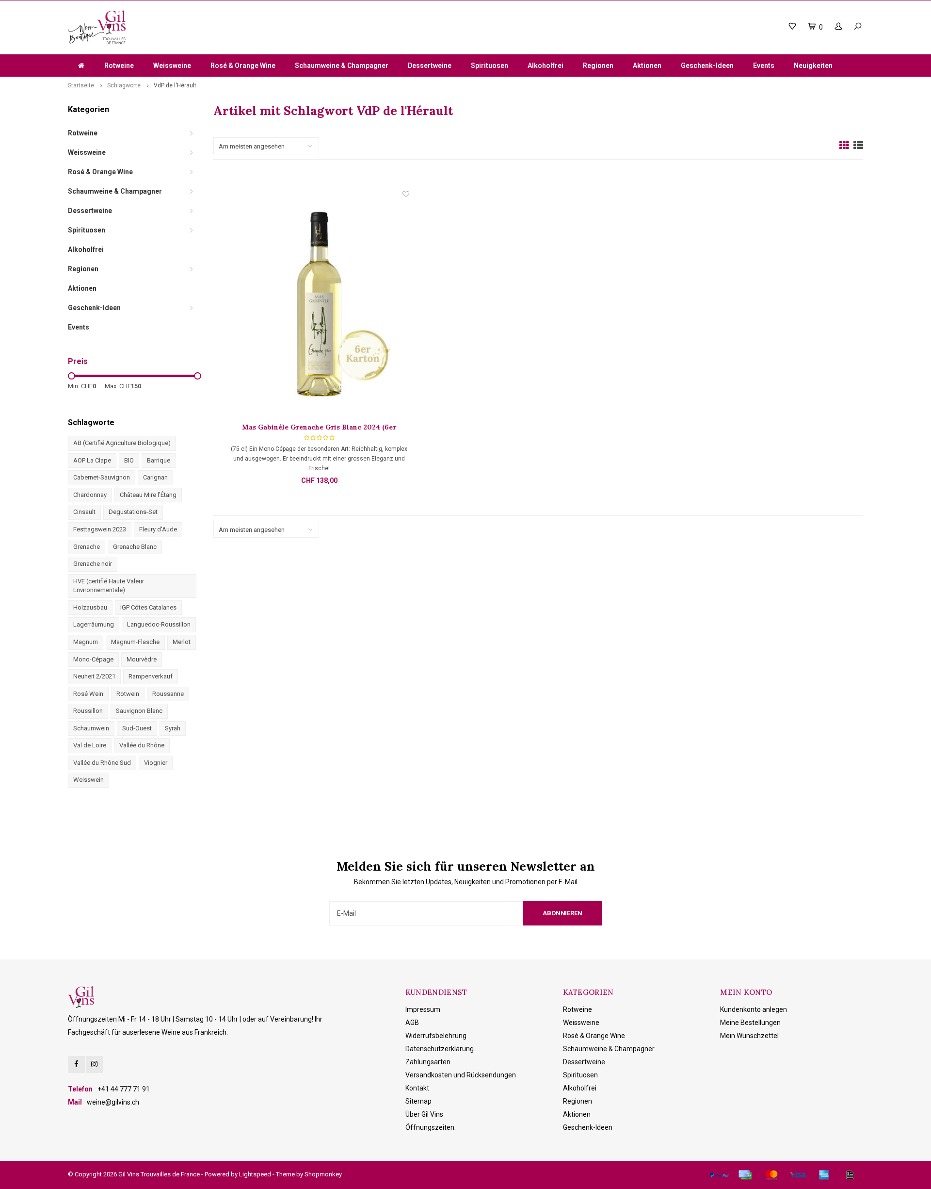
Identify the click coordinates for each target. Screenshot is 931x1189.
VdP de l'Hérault (175, 85)
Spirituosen (489, 65)
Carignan (155, 477)
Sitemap (418, 1101)
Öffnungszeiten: (430, 1127)
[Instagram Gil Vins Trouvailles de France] (94, 1064)
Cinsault (84, 511)
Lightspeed (255, 1174)
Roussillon (88, 710)
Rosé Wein (88, 693)
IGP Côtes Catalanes (148, 607)
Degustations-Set (133, 511)
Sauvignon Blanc (139, 710)
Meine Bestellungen (750, 1022)
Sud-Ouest (137, 728)
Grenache (86, 546)
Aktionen (647, 65)
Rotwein (127, 693)
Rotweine (119, 65)
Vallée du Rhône (141, 745)
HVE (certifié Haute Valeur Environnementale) (108, 586)
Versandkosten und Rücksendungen (460, 1075)
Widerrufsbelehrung (435, 1036)
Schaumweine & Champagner (341, 65)
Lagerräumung (93, 624)
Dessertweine (429, 65)
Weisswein (88, 779)
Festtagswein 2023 (99, 529)
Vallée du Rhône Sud (102, 762)
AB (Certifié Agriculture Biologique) (122, 442)
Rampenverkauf (150, 676)
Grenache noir (92, 563)
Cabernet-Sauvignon (101, 477)
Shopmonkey (323, 1174)
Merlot (182, 641)
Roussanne (168, 693)
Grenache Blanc (135, 546)
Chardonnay (90, 494)
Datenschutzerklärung (439, 1049)
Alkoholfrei (545, 65)
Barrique (158, 460)
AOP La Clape (92, 460)
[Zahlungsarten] (719, 1175)
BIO (129, 460)
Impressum (422, 1009)
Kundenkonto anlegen (753, 1009)
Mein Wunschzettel (749, 1036)
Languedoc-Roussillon (159, 624)
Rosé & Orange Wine (242, 65)
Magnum (85, 641)
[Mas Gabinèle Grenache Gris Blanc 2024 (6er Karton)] (319, 305)
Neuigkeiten (813, 65)
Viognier (155, 762)
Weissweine (172, 65)
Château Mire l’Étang (148, 494)
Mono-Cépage (93, 659)
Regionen (598, 65)
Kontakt (417, 1088)
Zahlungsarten (427, 1062)
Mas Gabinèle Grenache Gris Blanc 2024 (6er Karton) (319, 427)
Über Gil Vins (424, 1114)
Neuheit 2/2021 (94, 676)
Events (763, 65)
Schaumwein (91, 728)
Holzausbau (90, 607)
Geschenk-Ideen (707, 65)
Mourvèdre (142, 659)
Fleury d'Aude (158, 529)
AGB (412, 1022)
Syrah (172, 728)
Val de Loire (89, 745)
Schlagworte (124, 85)
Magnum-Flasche (135, 641)
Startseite (81, 85)
